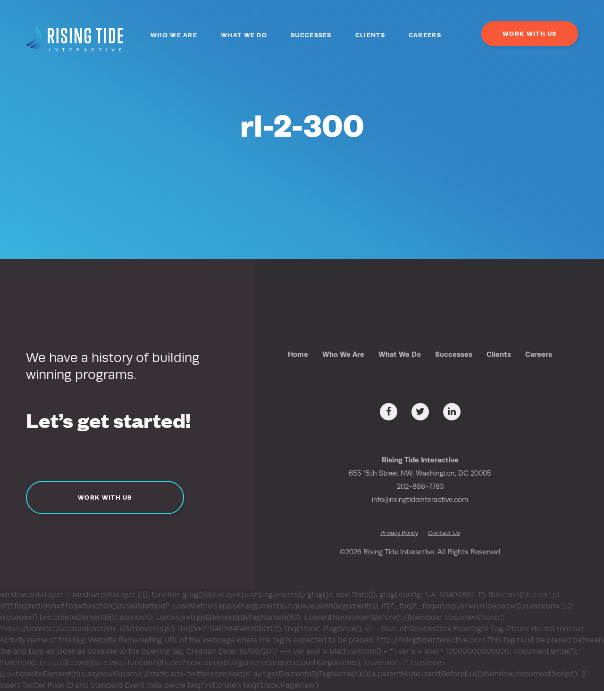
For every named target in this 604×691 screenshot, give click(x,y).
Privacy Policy (399, 532)
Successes (311, 35)
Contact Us (444, 532)
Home (298, 354)
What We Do (244, 35)
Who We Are (174, 35)
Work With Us (530, 33)
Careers (425, 35)
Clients (370, 35)
